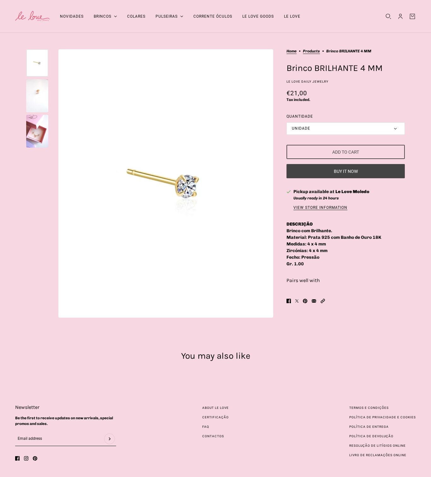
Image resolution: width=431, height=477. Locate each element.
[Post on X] (297, 301)
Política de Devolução (371, 436)
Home (291, 51)
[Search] (388, 16)
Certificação (215, 417)
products (311, 51)
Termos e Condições (369, 407)
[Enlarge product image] (165, 183)
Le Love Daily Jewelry (307, 81)
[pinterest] (35, 458)
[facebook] (17, 458)
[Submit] (109, 438)
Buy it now (346, 171)
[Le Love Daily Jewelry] (32, 16)
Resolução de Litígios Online (377, 445)
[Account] (400, 16)
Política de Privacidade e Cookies (382, 417)
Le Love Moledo (352, 191)
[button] (322, 300)
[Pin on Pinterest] (305, 300)
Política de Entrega (369, 426)
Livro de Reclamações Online (377, 455)
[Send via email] (313, 300)
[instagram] (26, 458)
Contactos (213, 436)
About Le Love (215, 407)
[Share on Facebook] (288, 300)
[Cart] (412, 16)
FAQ (205, 426)
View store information (320, 207)
